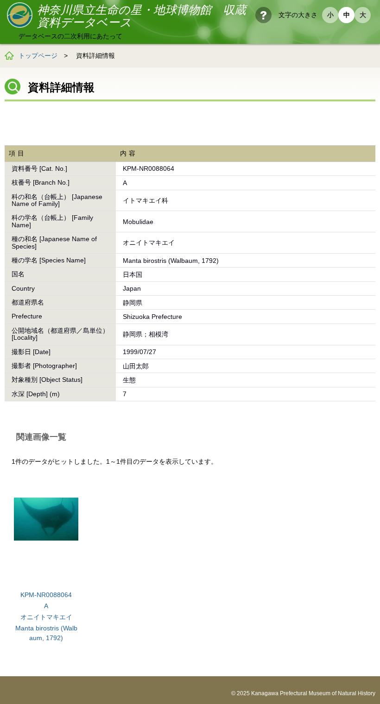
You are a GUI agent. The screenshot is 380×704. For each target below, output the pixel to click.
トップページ (38, 55)
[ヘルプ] (263, 15)
